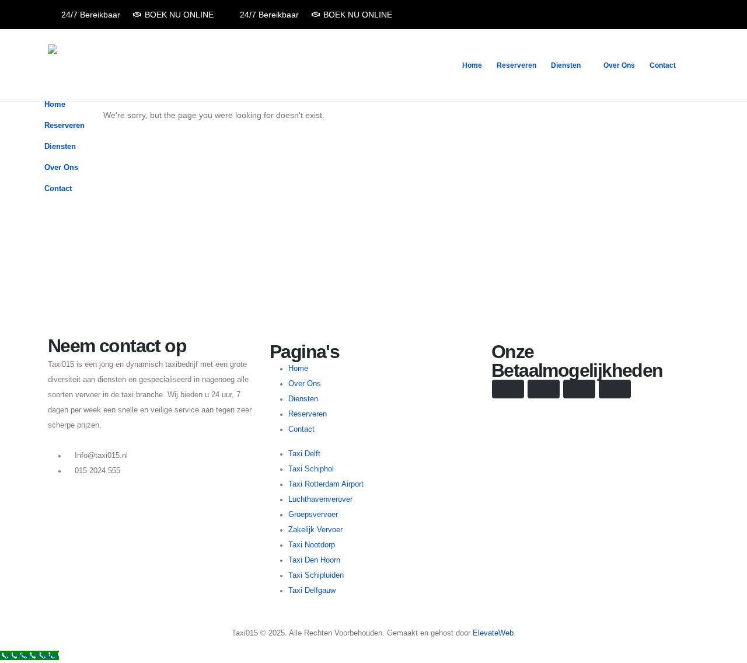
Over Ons (619, 65)
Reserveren (516, 65)
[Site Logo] (84, 65)
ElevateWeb (493, 633)
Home (472, 65)
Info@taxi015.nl (101, 456)
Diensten (566, 65)
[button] (694, 164)
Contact (663, 65)
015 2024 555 (97, 471)
